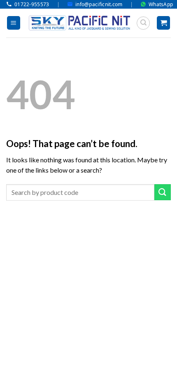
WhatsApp (161, 4)
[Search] (143, 23)
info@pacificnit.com (99, 4)
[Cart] (163, 23)
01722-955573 (31, 4)
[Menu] (13, 23)
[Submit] (162, 192)
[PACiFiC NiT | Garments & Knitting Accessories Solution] (79, 22)
